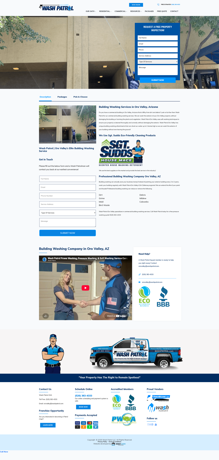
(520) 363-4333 (175, 4)
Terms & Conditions (115, 442)
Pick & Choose (80, 96)
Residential (104, 11)
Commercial (120, 11)
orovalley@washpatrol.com (152, 282)
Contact (174, 11)
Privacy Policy (102, 442)
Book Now (83, 407)
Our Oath (90, 11)
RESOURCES (135, 11)
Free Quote (162, 11)
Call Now (4, 452)
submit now (157, 80)
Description (45, 96)
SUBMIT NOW (67, 232)
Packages (149, 11)
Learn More (48, 425)
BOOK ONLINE (136, 5)
